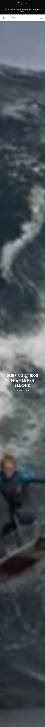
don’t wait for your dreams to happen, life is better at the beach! (22, 10)
